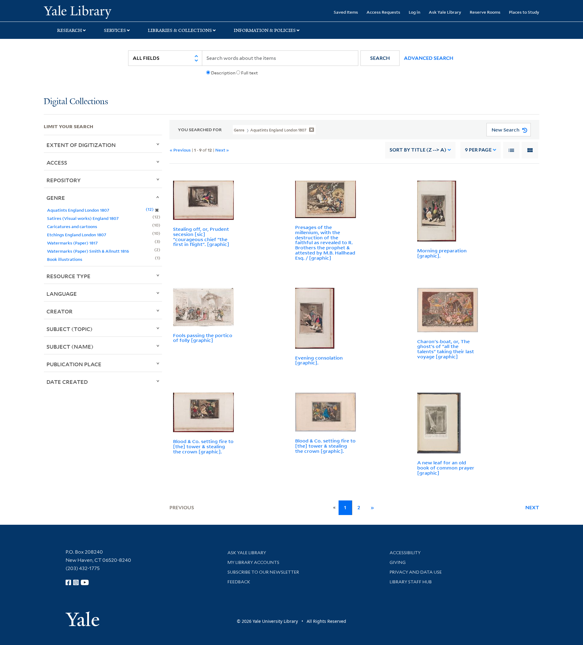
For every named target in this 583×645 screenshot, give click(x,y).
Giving (398, 562)
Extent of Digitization (81, 144)
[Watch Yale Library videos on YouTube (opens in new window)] (85, 582)
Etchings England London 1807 (76, 234)
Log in (414, 12)
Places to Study (524, 12)
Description (223, 72)
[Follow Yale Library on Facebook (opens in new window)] (68, 582)
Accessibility (405, 552)
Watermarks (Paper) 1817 (72, 243)
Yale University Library (81, 11)
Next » (222, 150)
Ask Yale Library (445, 12)
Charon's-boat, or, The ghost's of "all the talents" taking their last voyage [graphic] (445, 349)
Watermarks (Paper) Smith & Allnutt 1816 (88, 251)
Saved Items (346, 12)
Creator (59, 311)
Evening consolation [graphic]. (319, 360)
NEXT (532, 507)
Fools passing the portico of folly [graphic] (202, 337)
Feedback (238, 581)
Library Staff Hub (411, 581)
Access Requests (383, 12)
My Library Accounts (253, 562)
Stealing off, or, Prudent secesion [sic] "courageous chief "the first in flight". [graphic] (201, 236)
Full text (249, 72)
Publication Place (73, 364)
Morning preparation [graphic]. (442, 253)
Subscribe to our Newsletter (263, 572)
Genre (55, 197)
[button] (380, 58)
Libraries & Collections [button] (180, 30)
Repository (63, 180)
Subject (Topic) (69, 329)
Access (56, 162)
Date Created (67, 381)
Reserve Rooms (485, 12)
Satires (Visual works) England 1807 (83, 218)
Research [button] (69, 30)
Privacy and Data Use (416, 572)
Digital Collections (76, 102)
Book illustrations (64, 259)
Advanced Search (428, 58)
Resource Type (68, 276)
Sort (418, 150)
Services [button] (115, 30)
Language (61, 293)
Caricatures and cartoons (72, 226)
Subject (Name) (70, 346)
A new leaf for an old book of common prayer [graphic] (445, 467)
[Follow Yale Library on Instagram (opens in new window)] (76, 582)
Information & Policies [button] (265, 30)
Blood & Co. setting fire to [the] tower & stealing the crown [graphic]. (203, 446)
